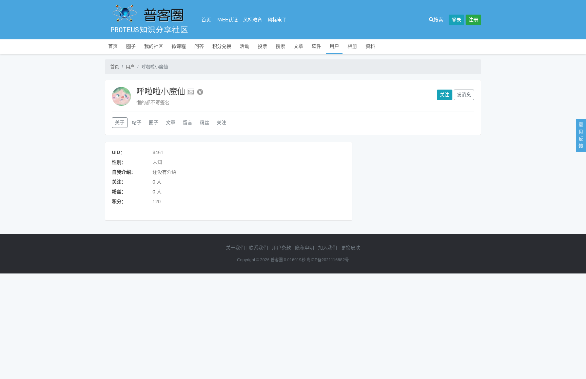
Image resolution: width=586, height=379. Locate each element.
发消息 (464, 94)
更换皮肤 (350, 247)
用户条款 (281, 247)
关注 (444, 94)
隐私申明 (304, 247)
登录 (456, 19)
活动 (244, 46)
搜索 (438, 19)
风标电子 (277, 19)
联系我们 (258, 247)
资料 (370, 46)
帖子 (136, 122)
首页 (206, 19)
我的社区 (153, 46)
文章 (298, 46)
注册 (473, 19)
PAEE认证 (227, 19)
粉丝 (204, 122)
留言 (187, 122)
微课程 (179, 46)
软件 (316, 46)
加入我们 (327, 247)
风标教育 (252, 19)
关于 (119, 122)
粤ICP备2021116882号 (328, 260)
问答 (199, 46)
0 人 (157, 182)
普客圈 (277, 260)
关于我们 (235, 247)
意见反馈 (581, 135)
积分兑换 (221, 46)
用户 (334, 46)
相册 (352, 46)
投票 (262, 46)
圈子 (131, 46)
